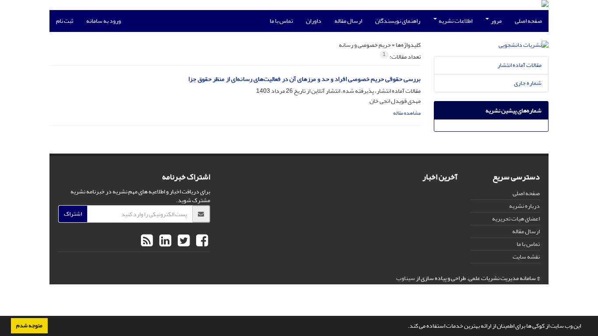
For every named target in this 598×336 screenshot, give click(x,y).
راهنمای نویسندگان (397, 21)
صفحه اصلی (528, 21)
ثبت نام (64, 21)
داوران (313, 21)
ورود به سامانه (103, 21)
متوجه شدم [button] (29, 325)
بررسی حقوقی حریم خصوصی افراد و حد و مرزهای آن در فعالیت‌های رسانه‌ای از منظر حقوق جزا (304, 79)
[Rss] (147, 241)
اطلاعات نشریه (455, 21)
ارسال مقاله (348, 21)
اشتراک (73, 214)
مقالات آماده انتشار (519, 65)
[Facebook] (201, 241)
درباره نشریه (524, 206)
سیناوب (405, 278)
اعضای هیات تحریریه (516, 218)
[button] (405, 327)
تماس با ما (281, 21)
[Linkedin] (164, 241)
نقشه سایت (526, 256)
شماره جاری (528, 83)
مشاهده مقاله (407, 113)
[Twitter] (182, 241)
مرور (496, 21)
